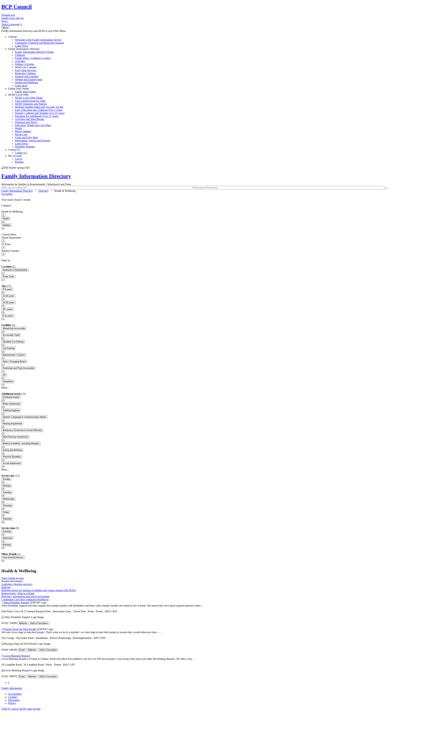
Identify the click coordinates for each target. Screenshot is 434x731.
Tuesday (7, 492)
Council (16, 7)
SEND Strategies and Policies (31, 103)
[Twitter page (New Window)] (24, 688)
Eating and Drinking (12, 450)
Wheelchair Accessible (14, 328)
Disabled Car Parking (13, 341)
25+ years (8, 309)
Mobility (6, 225)
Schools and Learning (26, 76)
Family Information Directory (31, 67)
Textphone (8, 381)
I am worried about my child (30, 100)
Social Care (21, 134)
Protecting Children (25, 73)
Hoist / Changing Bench (14, 361)
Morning (7, 544)
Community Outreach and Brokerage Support (39, 42)
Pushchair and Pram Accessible (18, 368)
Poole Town (8, 276)
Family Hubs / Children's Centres (33, 58)
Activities (20, 61)
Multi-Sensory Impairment (15, 437)
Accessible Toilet (11, 335)
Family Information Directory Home (34, 52)
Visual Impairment (12, 463)
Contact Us (17, 151)
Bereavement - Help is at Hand (17, 593)
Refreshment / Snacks (14, 355)
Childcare (20, 55)
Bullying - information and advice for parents (25, 596)
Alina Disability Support (16, 602)
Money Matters (23, 131)
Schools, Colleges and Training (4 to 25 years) (39, 113)
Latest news (21, 85)
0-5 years (7, 289)
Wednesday (8, 499)
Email (22, 650)
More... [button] (5, 387)
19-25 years (8, 302)
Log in (18, 158)
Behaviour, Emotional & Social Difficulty (22, 430)
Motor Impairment (11, 403)
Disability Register (25, 146)
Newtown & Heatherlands (15, 270)
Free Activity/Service (13, 557)
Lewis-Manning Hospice (16, 655)
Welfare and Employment (28, 79)
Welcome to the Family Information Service (38, 39)
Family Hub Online (22, 90)
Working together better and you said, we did (39, 106)
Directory (43, 190)
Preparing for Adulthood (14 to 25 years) (36, 116)
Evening (7, 531)
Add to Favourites (39, 623)
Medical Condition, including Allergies (21, 443)
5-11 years (8, 315)
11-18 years (8, 296)
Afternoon (7, 538)
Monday (7, 485)
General (36, 41)
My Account (16, 158)
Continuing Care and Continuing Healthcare (25, 599)
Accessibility (15, 693)
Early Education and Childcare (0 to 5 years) (39, 110)
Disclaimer (14, 700)
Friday (6, 512)
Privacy (12, 703)
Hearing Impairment (12, 423)
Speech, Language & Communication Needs (24, 417)
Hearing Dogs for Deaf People (19, 629)
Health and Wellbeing (26, 82)
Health (18, 128)
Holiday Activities (24, 64)
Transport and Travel (26, 122)
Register (19, 161)
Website (23, 623)
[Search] (386, 188)
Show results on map (12, 578)
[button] (217, 199)
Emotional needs (11, 397)
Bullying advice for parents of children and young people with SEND (38, 590)
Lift (4, 374)
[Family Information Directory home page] (21, 708)
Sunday (6, 479)
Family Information (11, 688)
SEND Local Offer (36, 120)
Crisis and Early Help (26, 137)
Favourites (7, 194)
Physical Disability (12, 456)
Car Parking (8, 348)
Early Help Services (25, 70)
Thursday (7, 505)
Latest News (21, 45)
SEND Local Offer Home (29, 97)
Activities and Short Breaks (29, 119)
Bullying (6, 587)
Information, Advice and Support (32, 140)
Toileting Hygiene (11, 410)
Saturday (7, 518)
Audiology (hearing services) (16, 584)
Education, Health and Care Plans (33, 125)
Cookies (12, 697)
